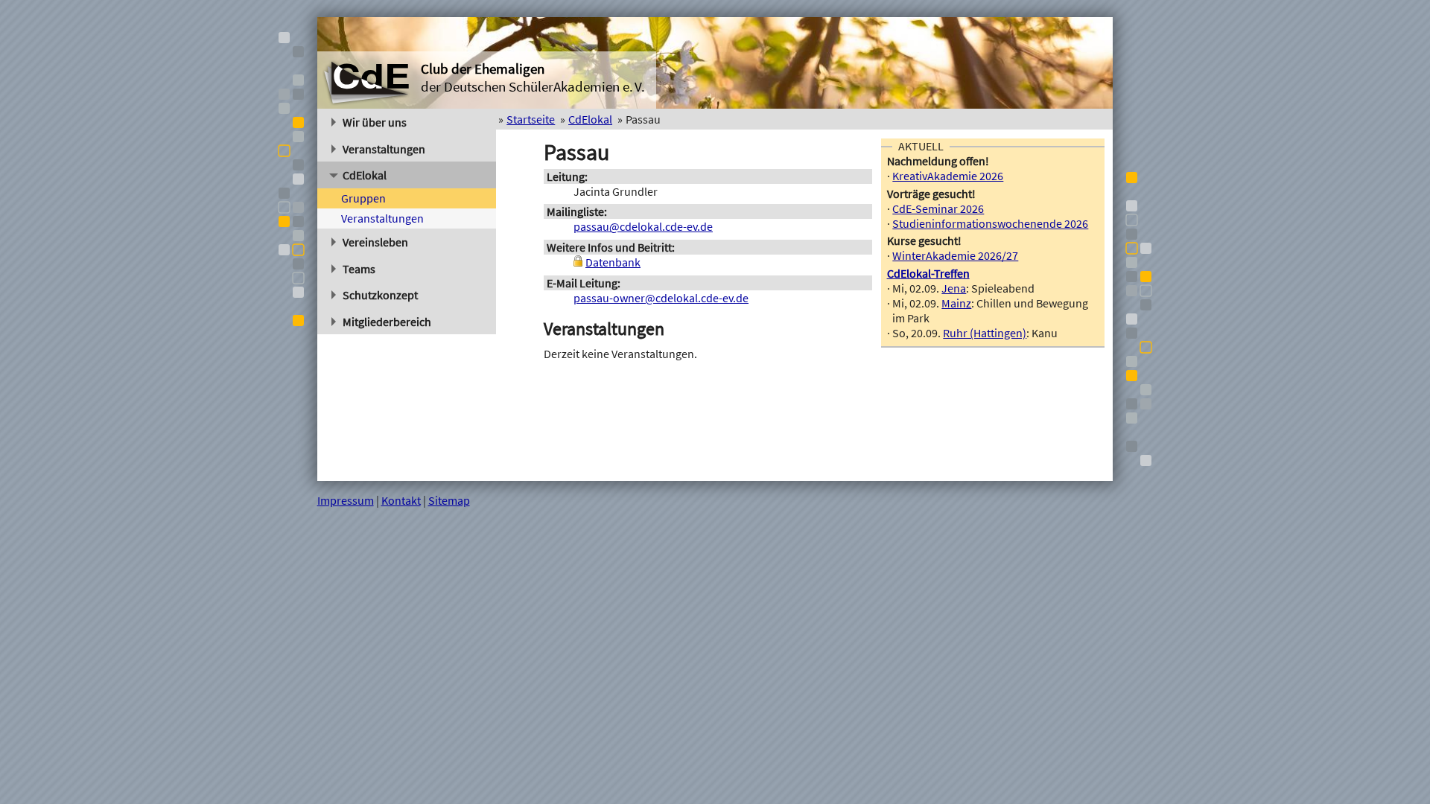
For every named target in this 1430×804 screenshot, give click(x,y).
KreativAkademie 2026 (947, 175)
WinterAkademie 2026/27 (955, 255)
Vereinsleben (375, 241)
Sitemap (449, 500)
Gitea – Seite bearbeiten (1053, 500)
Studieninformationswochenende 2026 (990, 223)
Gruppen (363, 198)
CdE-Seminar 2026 (938, 208)
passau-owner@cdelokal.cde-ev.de (661, 297)
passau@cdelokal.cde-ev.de (643, 226)
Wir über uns (375, 122)
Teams (359, 268)
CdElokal (365, 175)
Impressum (345, 500)
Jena (953, 288)
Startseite (530, 119)
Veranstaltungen (384, 148)
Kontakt (401, 500)
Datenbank (613, 262)
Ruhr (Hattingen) (984, 332)
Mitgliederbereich (387, 321)
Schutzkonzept (380, 294)
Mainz (956, 303)
